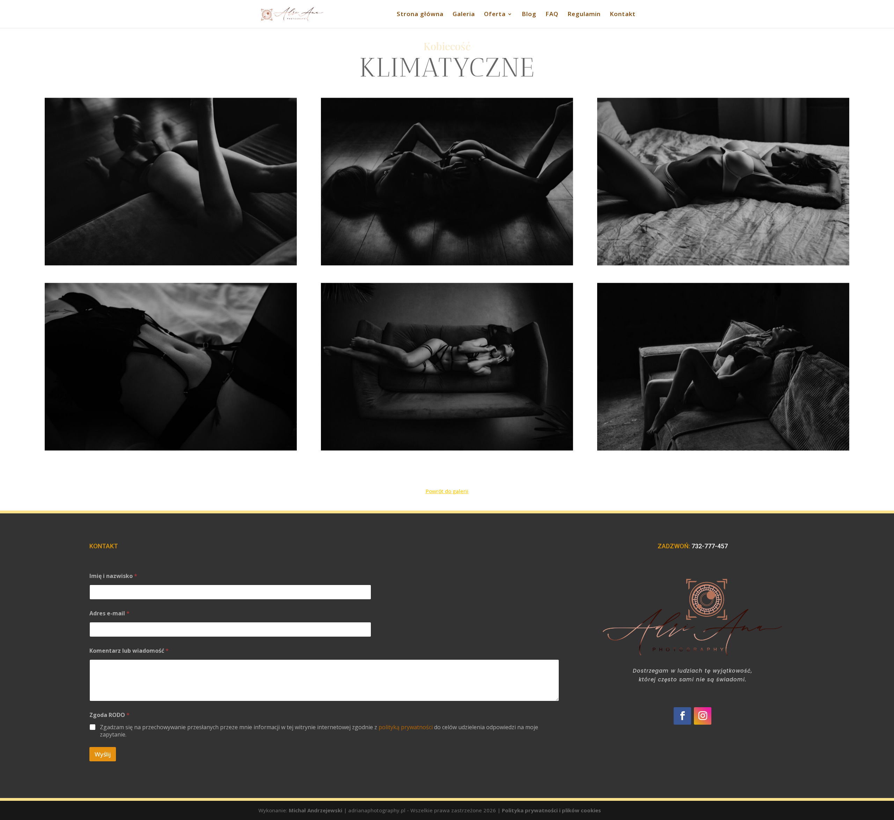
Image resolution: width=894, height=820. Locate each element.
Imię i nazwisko (113, 576)
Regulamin (584, 15)
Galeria (464, 15)
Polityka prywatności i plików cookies (551, 810)
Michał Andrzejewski (315, 810)
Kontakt (623, 15)
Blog (529, 15)
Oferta (495, 15)
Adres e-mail (109, 613)
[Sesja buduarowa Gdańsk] (171, 367)
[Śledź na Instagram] (702, 716)
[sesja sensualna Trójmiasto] (723, 181)
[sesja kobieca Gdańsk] (447, 181)
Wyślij (103, 754)
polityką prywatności (406, 727)
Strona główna (420, 15)
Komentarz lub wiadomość (129, 650)
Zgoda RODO (109, 715)
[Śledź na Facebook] (682, 716)
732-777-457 (709, 546)
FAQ (551, 15)
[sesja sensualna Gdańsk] (171, 181)
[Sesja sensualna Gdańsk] (447, 367)
